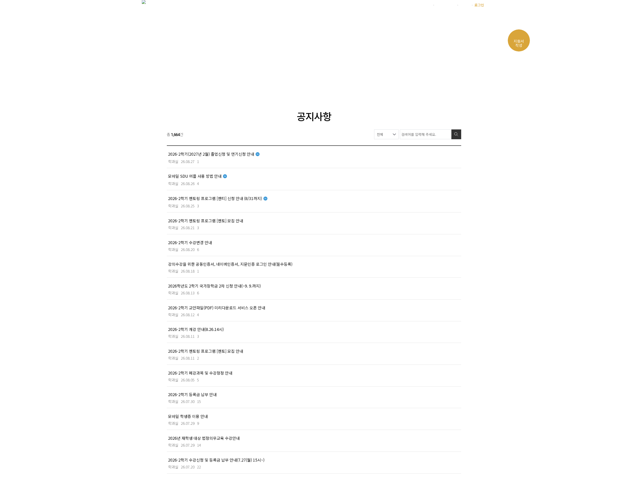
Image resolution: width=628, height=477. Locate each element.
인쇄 (449, 88)
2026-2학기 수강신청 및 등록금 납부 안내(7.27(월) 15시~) (216, 459)
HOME (174, 88)
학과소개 (270, 18)
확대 (430, 88)
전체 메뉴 (480, 19)
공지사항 (237, 88)
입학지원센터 (445, 5)
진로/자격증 (362, 18)
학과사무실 (395, 18)
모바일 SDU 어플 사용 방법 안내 (195, 176)
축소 (440, 88)
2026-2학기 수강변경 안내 (190, 242)
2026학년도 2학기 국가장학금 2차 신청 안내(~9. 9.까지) (214, 285)
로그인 (479, 5)
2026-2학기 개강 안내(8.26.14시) (196, 329)
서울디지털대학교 (418, 5)
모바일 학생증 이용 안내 (188, 416)
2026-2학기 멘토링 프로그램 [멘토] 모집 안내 (205, 220)
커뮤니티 (425, 18)
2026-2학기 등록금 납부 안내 (192, 394)
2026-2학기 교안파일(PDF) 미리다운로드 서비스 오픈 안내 (216, 307)
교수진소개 (328, 18)
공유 (458, 88)
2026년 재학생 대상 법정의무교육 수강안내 (204, 438)
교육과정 (298, 18)
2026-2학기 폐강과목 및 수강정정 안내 (200, 372)
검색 (456, 134)
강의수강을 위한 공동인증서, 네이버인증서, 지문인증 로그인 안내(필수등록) (230, 264)
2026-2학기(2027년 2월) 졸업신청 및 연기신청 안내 (211, 153)
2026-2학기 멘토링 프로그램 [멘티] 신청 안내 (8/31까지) (215, 198)
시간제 (465, 5)
